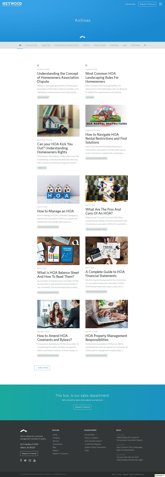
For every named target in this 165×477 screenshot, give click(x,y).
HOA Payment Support (93, 441)
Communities (58, 444)
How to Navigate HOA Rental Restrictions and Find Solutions (106, 138)
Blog (54, 447)
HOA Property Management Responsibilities (106, 338)
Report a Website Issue (136, 474)
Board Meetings (43, 97)
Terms (114, 474)
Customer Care (31, 45)
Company (56, 438)
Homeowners (130, 4)
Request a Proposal (147, 4)
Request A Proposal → (61, 454)
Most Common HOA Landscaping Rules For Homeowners (102, 77)
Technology (135, 45)
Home (55, 435)
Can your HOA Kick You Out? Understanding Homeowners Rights (55, 148)
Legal (125, 45)
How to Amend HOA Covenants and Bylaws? (54, 338)
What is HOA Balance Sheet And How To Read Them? (58, 274)
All (20, 45)
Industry (86, 45)
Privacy (119, 474)
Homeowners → (91, 435)
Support (55, 450)
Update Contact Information (95, 447)
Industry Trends (99, 45)
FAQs (87, 450)
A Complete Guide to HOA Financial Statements (105, 274)
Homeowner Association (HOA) (67, 45)
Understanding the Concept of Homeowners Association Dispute (58, 77)
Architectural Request (93, 444)
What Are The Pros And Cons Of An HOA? (103, 211)
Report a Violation (91, 438)
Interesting (114, 45)
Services (56, 441)
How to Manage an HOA (55, 211)
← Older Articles (42, 368)
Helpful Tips (46, 45)
